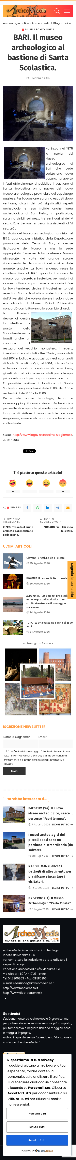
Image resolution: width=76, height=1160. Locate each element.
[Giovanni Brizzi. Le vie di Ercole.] (13, 561)
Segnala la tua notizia (72, 580)
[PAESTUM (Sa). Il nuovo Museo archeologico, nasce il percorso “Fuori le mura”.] (14, 814)
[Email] (68, 508)
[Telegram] (58, 508)
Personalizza (37, 1114)
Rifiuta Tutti (37, 1127)
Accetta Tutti (37, 1140)
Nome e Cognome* (16, 737)
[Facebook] (27, 508)
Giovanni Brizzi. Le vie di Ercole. (45, 557)
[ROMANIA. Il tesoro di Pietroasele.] (13, 581)
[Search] (56, 11)
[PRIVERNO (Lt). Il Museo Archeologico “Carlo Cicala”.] (14, 903)
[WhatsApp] (37, 508)
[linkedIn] (48, 508)
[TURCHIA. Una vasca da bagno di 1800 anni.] (13, 627)
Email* (43, 737)
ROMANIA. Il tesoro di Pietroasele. (47, 578)
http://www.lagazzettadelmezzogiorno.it (42, 435)
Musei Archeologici (39, 29)
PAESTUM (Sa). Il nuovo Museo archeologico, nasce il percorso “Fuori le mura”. (50, 813)
